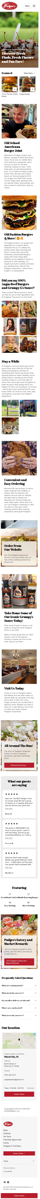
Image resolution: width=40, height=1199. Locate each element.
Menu (27, 6)
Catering (6, 1133)
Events (6, 1143)
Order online (19, 1094)
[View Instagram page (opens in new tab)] (8, 1182)
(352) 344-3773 (10, 1075)
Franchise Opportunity (12, 1140)
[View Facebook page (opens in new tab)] (4, 1182)
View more (8, 808)
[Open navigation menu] (34, 6)
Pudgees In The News (12, 1146)
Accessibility (7, 1171)
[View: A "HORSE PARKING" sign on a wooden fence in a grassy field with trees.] (10, 408)
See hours (30, 1088)
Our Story (7, 1136)
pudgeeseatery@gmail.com (13, 1080)
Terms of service (9, 1168)
